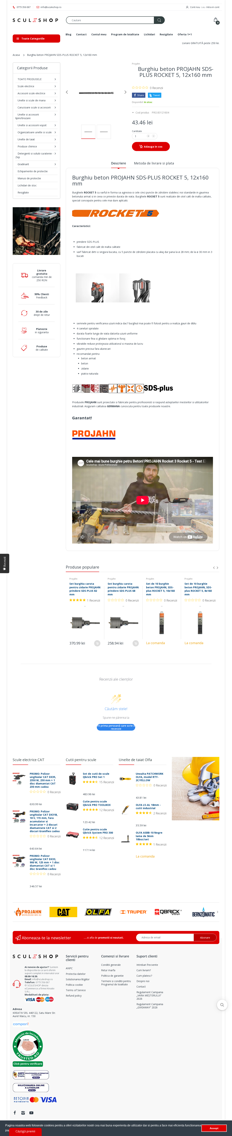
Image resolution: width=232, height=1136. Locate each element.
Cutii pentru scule (81, 759)
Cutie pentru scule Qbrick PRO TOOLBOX (97, 803)
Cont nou (195, 7)
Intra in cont (212, 7)
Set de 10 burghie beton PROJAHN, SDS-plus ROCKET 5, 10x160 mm (160, 589)
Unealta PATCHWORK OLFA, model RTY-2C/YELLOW (149, 777)
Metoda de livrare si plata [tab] (154, 163)
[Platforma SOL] (31, 1087)
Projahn (136, 63)
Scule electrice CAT (28, 759)
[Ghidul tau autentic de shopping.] (21, 1024)
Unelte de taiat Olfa (135, 759)
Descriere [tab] (118, 163)
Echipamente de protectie (33, 171)
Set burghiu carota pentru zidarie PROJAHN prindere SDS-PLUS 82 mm (84, 589)
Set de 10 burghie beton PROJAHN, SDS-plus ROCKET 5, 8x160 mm (198, 589)
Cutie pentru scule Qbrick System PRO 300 (98, 831)
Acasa (16, 55)
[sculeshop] (37, 20)
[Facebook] (15, 1113)
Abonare (205, 937)
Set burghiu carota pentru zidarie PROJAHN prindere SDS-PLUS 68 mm (123, 589)
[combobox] (115, 20)
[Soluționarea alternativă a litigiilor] (31, 1074)
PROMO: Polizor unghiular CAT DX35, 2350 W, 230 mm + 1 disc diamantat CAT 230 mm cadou (43, 780)
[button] (222, 1005)
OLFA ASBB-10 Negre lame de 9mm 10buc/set (149, 836)
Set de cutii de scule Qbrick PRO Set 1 (96, 775)
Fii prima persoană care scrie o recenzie (116, 727)
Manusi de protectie (29, 178)
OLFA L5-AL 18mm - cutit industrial (148, 806)
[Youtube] (31, 1113)
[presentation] (214, 567)
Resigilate (23, 192)
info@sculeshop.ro (42, 979)
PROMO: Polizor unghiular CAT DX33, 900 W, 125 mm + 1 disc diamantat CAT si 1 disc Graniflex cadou (44, 862)
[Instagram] (23, 1113)
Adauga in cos (153, 146)
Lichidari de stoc (27, 185)
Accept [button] (214, 1128)
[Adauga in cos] (97, 643)
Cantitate (137, 131)
